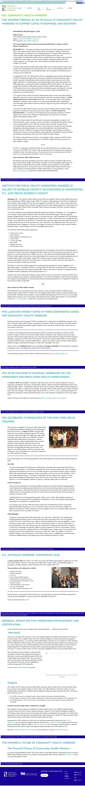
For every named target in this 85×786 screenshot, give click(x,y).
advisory (13, 736)
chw (18, 179)
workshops (41, 411)
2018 (19, 613)
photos (16, 615)
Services (29, 8)
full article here (68, 755)
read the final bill (22, 667)
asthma (19, 549)
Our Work (39, 9)
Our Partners (48, 9)
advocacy (23, 613)
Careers (66, 773)
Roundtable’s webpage (53, 391)
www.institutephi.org (21, 299)
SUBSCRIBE (44, 775)
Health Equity (35, 411)
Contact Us (67, 778)
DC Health (65, 613)
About (20, 8)
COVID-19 (32, 306)
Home (66, 771)
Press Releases (8, 179)
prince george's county (46, 306)
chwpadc (41, 613)
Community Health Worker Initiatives (25, 730)
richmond (43, 549)
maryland (38, 306)
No (81, 1)
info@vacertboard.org (40, 724)
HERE (9, 395)
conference (58, 613)
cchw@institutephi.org (61, 730)
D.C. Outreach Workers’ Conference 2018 (31, 555)
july (78, 613)
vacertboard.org (54, 722)
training (48, 549)
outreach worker (10, 615)
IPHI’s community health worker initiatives (54, 398)
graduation (38, 549)
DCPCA (69, 613)
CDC (16, 179)
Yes (79, 1)
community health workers (26, 179)
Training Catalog (66, 776)
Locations (60, 8)
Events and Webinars (10, 367)
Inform (70, 8)
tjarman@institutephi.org (31, 41)
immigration (74, 613)
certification (33, 613)
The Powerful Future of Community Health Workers (38, 743)
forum (42, 736)
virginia (51, 549)
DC (35, 306)
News (6, 736)
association (27, 613)
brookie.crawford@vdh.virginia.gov (28, 39)
